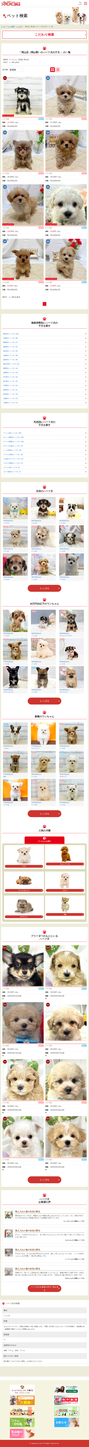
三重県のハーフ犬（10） (11, 403)
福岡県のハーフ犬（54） (11, 347)
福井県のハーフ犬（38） (11, 359)
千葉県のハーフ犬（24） (11, 385)
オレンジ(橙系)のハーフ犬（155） (14, 437)
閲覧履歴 (80, 4)
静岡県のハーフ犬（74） (11, 342)
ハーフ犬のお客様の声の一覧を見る (44, 1288)
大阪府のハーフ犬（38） (11, 355)
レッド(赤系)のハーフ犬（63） (12, 450)
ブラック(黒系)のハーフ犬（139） (14, 441)
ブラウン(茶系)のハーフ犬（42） (13, 454)
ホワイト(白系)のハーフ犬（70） (13, 446)
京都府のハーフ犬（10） (11, 398)
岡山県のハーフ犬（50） (11, 351)
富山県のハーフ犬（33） (11, 381)
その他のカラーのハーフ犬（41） (13, 459)
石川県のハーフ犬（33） (11, 377)
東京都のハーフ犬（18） (11, 394)
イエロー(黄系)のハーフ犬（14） (13, 463)
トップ (3, 26)
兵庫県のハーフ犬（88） (11, 338)
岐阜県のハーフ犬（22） (11, 390)
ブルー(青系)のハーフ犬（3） (12, 472)
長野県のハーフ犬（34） (11, 368)
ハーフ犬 (19, 26)
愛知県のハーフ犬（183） (11, 334)
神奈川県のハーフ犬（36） (11, 364)
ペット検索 (10, 26)
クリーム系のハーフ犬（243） (12, 433)
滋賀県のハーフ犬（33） (11, 372)
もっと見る (44, 588)
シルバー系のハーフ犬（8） (12, 467)
